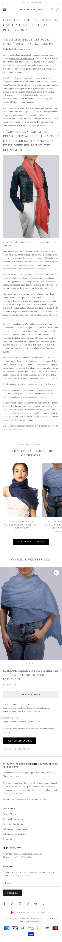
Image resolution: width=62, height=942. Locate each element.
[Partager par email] (28, 749)
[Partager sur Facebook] (15, 749)
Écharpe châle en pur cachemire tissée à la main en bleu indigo (21, 525)
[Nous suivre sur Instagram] (20, 903)
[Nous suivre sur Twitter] (12, 903)
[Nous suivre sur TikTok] (43, 903)
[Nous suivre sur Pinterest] (27, 903)
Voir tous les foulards (19, 741)
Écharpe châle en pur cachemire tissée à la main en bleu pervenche (31, 675)
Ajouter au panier (31, 695)
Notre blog (7, 839)
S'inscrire (12, 893)
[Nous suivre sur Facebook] (4, 903)
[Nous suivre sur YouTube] (35, 903)
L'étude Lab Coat (43, 390)
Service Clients (9, 814)
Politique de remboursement (15, 829)
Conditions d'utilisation (13, 824)
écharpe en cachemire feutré (22, 58)
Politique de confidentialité (14, 834)
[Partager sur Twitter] (20, 749)
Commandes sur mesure (13, 819)
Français (43, 912)
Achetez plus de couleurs (31, 542)
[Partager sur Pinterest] (24, 749)
